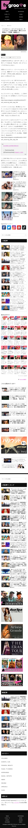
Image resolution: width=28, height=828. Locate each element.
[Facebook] (4, 227)
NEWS (4, 54)
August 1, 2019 (19, 152)
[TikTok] (24, 227)
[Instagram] (14, 227)
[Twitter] (9, 227)
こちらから (16, 802)
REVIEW (21, 820)
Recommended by (21, 375)
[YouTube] (19, 227)
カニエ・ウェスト (6, 57)
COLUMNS (7, 822)
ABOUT (20, 822)
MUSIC (20, 818)
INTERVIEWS (21, 816)
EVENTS (7, 820)
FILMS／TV (7, 818)
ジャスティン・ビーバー (15, 57)
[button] (25, 235)
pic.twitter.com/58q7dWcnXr (10, 145)
